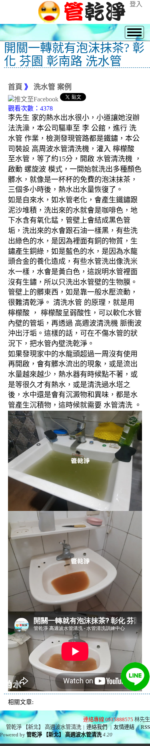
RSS (145, 727)
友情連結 (124, 727)
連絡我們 (96, 727)
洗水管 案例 (53, 87)
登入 (136, 4)
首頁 (15, 87)
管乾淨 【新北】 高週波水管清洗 (64, 735)
